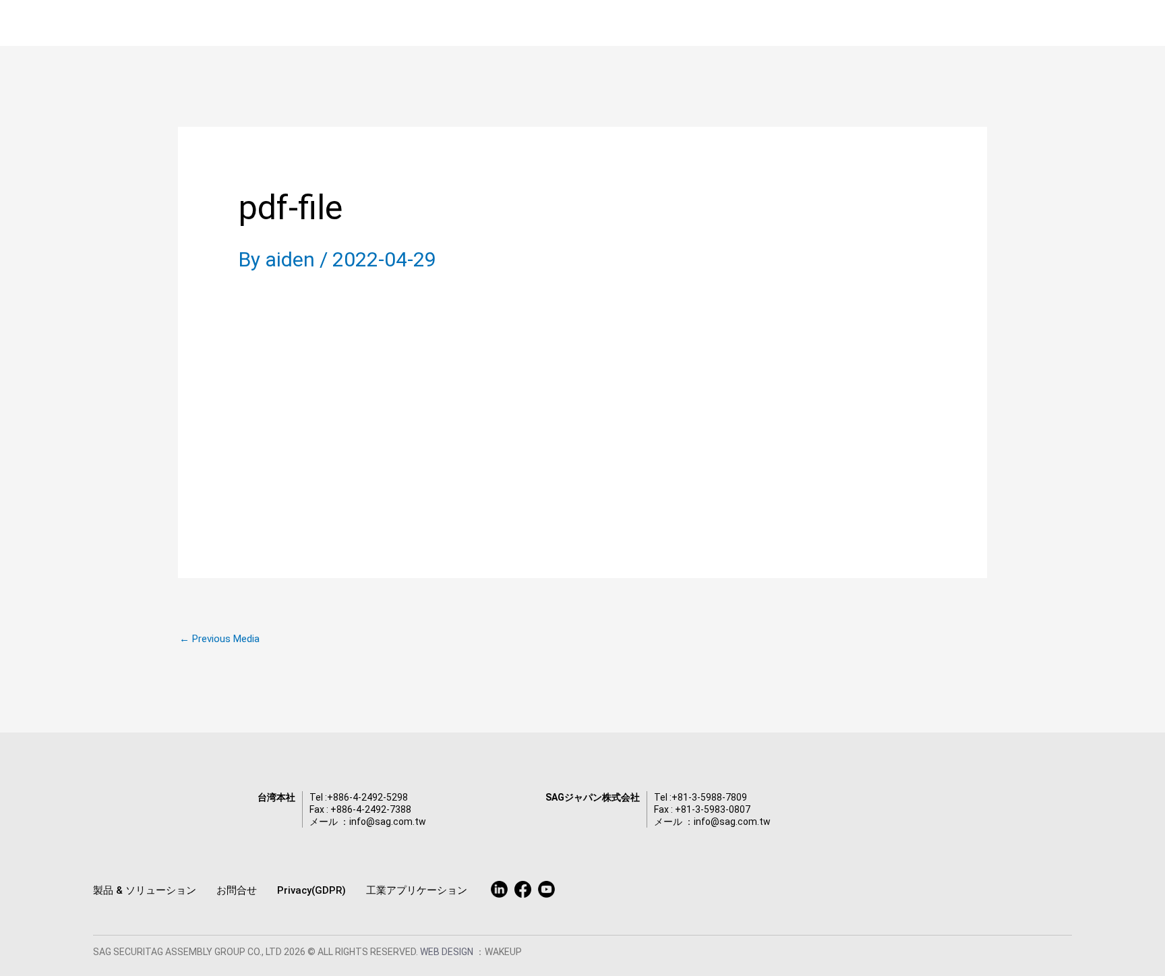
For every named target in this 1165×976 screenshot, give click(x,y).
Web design (447, 951)
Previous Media (219, 639)
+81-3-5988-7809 (709, 797)
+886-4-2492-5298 (367, 797)
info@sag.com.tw (387, 821)
